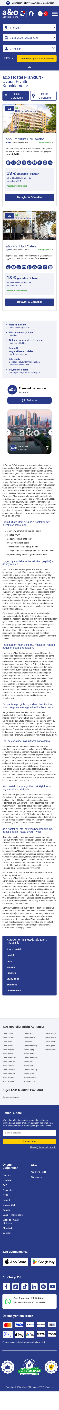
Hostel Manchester (30, 1058)
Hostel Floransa (8, 1077)
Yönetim (7, 1233)
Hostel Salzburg (29, 1081)
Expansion (8, 1190)
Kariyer (6, 1210)
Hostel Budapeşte (9, 1058)
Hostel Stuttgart (50, 1034)
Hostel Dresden (8, 1065)
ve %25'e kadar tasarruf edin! (33, 3)
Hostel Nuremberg (30, 1070)
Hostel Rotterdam (30, 1077)
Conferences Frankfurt (11, 1097)
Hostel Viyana (50, 1046)
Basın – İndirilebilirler (13, 1215)
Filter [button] (7, 58)
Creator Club (9, 1205)
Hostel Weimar (50, 1050)
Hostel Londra (29, 1053)
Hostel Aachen (8, 1034)
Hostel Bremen (8, 1046)
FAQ (5, 1185)
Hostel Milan (28, 1062)
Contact (6, 1175)
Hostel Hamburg (30, 1038)
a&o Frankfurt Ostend (22, 246)
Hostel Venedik (50, 1042)
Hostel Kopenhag (30, 1046)
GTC (5, 1195)
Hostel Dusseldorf (9, 1070)
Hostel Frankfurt (8, 1081)
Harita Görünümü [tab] (45, 95)
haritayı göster (44, 142)
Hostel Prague (29, 1074)
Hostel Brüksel (8, 1053)
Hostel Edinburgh (9, 1074)
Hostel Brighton (8, 1050)
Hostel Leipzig (29, 1050)
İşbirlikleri (7, 1180)
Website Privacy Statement (11, 1221)
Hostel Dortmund (9, 1062)
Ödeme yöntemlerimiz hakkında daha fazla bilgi (23, 1342)
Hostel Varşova (50, 1038)
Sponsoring (37, 1177)
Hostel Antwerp (8, 1038)
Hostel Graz (28, 1034)
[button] (31, 14)
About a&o (8, 1228)
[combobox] (29, 27)
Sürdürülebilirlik (38, 1172)
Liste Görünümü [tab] (17, 95)
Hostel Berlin (7, 1042)
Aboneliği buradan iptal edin (43, 1147)
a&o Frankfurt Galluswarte (25, 139)
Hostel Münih (28, 1065)
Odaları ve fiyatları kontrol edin (37, 58)
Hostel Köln (28, 1042)
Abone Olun (29, 1141)
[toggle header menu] (55, 14)
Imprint (6, 1200)
